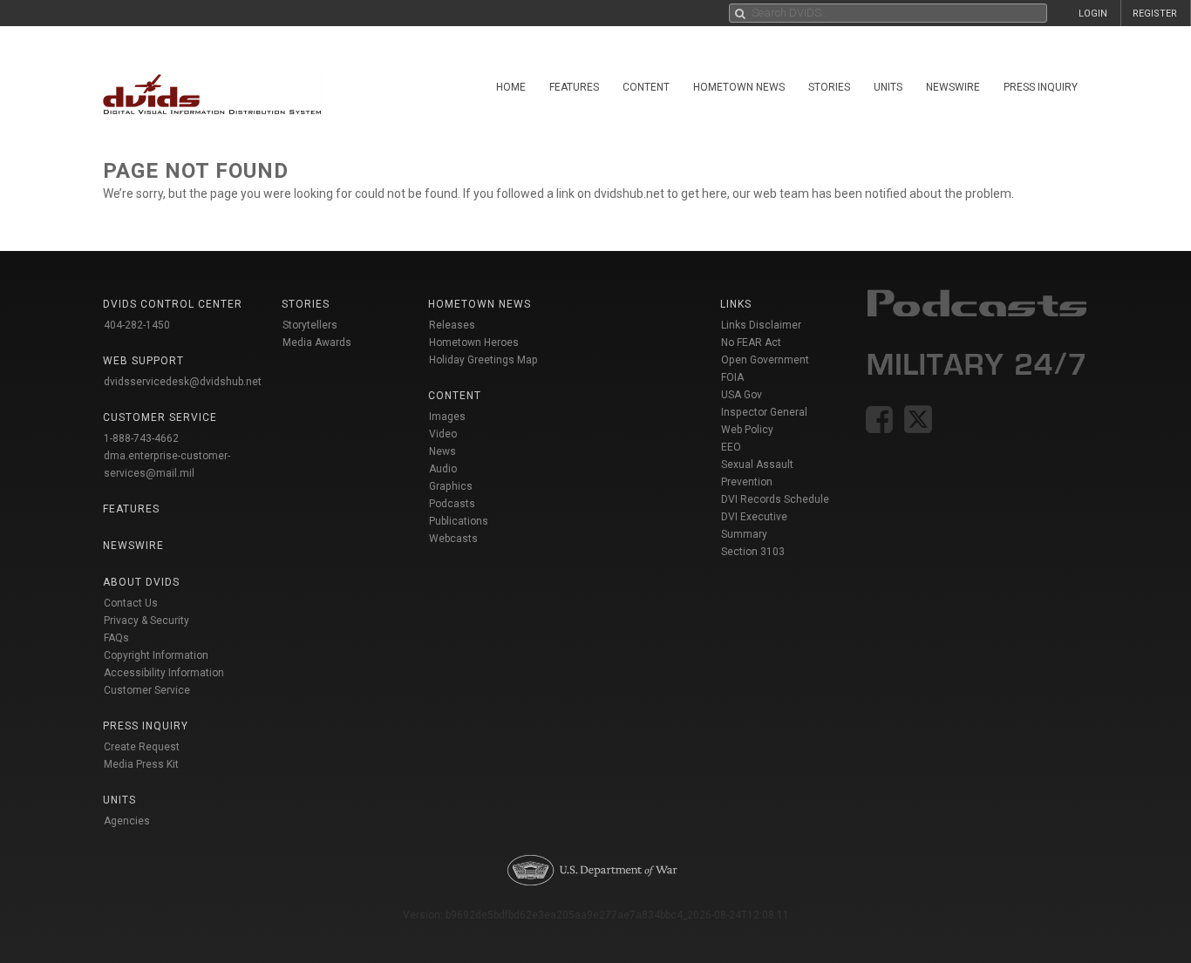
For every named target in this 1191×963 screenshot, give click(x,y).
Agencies (127, 821)
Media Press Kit (141, 764)
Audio (443, 469)
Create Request (142, 747)
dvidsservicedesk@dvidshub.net (183, 382)
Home (511, 87)
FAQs (116, 638)
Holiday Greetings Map (483, 360)
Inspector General (764, 412)
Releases (452, 325)
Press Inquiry (1041, 87)
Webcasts (453, 538)
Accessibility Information (164, 673)
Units (888, 87)
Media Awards (316, 342)
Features (574, 87)
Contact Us (131, 603)
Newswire (953, 87)
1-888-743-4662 (141, 438)
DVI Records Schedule (775, 499)
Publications (458, 521)
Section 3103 (753, 552)
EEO (731, 447)
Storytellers (309, 325)
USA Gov (741, 395)
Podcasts (452, 504)
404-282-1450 (137, 325)
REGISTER (1155, 13)
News (442, 451)
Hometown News (739, 87)
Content (646, 87)
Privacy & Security (146, 620)
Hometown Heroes (474, 342)
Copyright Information (156, 655)
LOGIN (1093, 13)
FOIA (732, 377)
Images (447, 416)
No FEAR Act (751, 342)
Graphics (451, 486)
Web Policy (747, 430)
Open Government (765, 360)
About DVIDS (141, 582)
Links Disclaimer (761, 325)
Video (443, 434)
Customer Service (147, 690)
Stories (829, 87)
